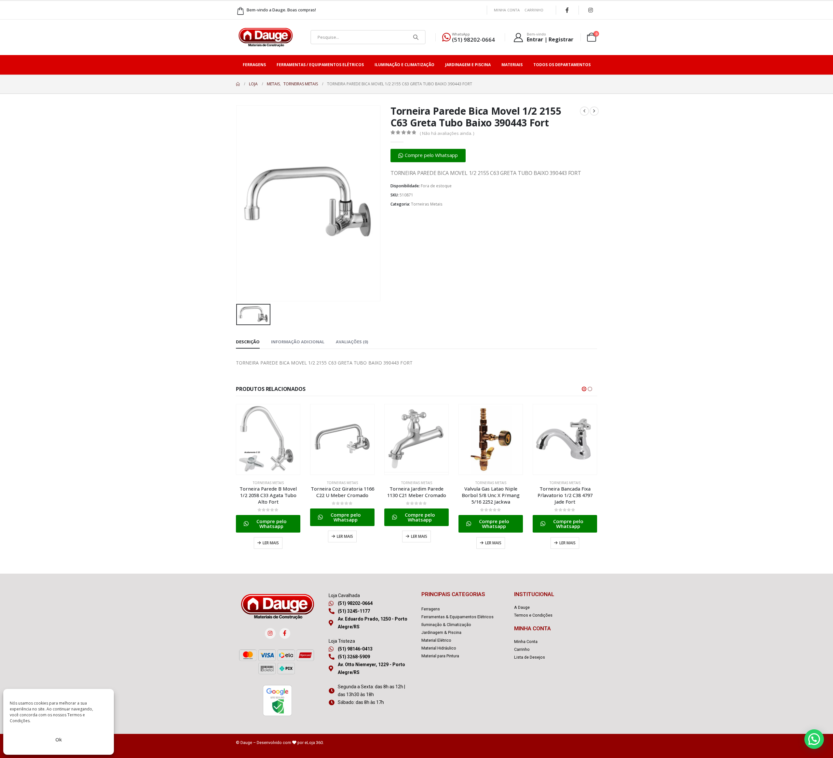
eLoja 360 (314, 742)
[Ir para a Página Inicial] (238, 84)
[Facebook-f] (285, 633)
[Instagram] (590, 10)
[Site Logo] (265, 37)
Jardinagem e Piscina (468, 64)
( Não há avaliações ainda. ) (447, 133)
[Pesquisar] (416, 37)
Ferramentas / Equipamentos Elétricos (320, 64)
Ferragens (254, 64)
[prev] (584, 111)
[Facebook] (567, 10)
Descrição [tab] (248, 342)
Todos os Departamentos (562, 64)
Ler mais (271, 543)
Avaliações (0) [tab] (352, 342)
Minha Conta (507, 9)
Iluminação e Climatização (404, 64)
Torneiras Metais (427, 204)
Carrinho (534, 9)
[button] (428, 155)
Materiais (512, 64)
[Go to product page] (268, 439)
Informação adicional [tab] (297, 342)
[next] (594, 111)
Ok (58, 739)
